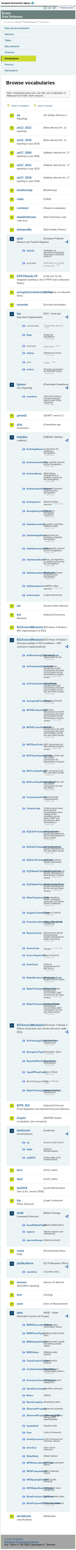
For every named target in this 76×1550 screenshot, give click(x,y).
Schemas (9, 52)
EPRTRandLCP (27, 276)
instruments (33, 595)
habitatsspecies (35, 586)
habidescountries (35, 524)
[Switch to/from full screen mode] (55, 8)
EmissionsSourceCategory (35, 1380)
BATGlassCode (35, 744)
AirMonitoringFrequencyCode (35, 655)
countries (32, 396)
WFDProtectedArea (35, 1471)
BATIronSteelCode (35, 771)
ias (19, 605)
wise (20, 1312)
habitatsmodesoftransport (35, 573)
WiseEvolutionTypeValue (35, 1496)
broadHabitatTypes (35, 1225)
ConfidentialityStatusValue (35, 1369)
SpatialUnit (33, 1426)
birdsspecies (33, 502)
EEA (19, 3)
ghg (19, 424)
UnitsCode (32, 964)
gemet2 (22, 415)
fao (19, 313)
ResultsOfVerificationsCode (35, 1061)
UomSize (31, 1447)
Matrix (30, 1395)
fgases (21, 384)
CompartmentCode (35, 797)
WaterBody (32, 1456)
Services (9, 64)
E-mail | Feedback (14, 1539)
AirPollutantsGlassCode (35, 666)
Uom (29, 1432)
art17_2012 (24, 165)
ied (19, 614)
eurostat (22, 304)
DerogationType (35, 1052)
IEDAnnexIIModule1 (30, 627)
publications (25, 1263)
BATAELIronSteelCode (35, 727)
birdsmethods (34, 473)
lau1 (19, 1170)
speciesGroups (35, 1240)
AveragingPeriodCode (35, 701)
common (23, 208)
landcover (23, 1130)
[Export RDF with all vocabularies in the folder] (66, 242)
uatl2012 (31, 1157)
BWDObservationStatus (35, 1325)
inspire (21, 1117)
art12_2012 (24, 127)
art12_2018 (24, 140)
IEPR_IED (23, 1105)
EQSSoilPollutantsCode (35, 860)
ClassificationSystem (35, 1360)
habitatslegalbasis (35, 535)
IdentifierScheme (35, 1388)
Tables (8, 40)
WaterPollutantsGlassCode (35, 988)
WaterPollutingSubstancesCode (35, 1090)
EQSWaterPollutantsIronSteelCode (35, 884)
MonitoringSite (35, 1402)
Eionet (18, 22)
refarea (30, 353)
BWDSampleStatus (35, 1341)
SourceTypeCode (35, 955)
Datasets (9, 34)
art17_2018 (24, 177)
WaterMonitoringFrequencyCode (35, 977)
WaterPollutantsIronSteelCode (35, 1004)
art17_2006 (24, 152)
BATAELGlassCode (35, 710)
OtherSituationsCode (35, 897)
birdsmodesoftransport (35, 488)
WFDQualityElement (35, 1479)
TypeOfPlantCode (35, 1072)
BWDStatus (33, 1352)
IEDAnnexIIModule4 (30, 1025)
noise (20, 1250)
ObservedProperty (35, 1408)
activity (30, 250)
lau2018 (22, 1187)
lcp (19, 1200)
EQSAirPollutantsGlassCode (35, 831)
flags (29, 335)
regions (31, 1231)
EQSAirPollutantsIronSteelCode (35, 847)
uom (20, 1303)
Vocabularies (12, 58)
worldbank (24, 1516)
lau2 (19, 1179)
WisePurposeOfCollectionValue (35, 1503)
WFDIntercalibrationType (35, 1462)
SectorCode (33, 948)
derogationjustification (35, 511)
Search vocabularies (20, 106)
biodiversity (25, 190)
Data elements (12, 46)
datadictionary (26, 217)
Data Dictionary (30, 22)
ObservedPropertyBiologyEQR (35, 1415)
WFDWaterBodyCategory (35, 1488)
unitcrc (30, 369)
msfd (20, 1212)
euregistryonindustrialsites (30, 292)
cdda (20, 199)
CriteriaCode (33, 808)
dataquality (24, 229)
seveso (22, 1282)
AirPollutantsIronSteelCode (35, 683)
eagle (29, 1149)
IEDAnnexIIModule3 (30, 639)
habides (22, 436)
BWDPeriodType (35, 1333)
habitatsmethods (35, 559)
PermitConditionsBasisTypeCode (35, 922)
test (19, 1294)
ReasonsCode (34, 933)
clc (28, 1142)
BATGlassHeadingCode (35, 755)
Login (49, 8)
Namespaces (11, 70)
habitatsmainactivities (35, 548)
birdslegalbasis (35, 449)
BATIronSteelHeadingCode (35, 782)
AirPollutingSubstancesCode (35, 1040)
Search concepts (45, 106)
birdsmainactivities (35, 462)
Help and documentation (17, 28)
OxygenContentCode (35, 912)
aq (18, 115)
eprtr (20, 238)
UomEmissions (35, 1439)
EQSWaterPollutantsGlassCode (35, 871)
